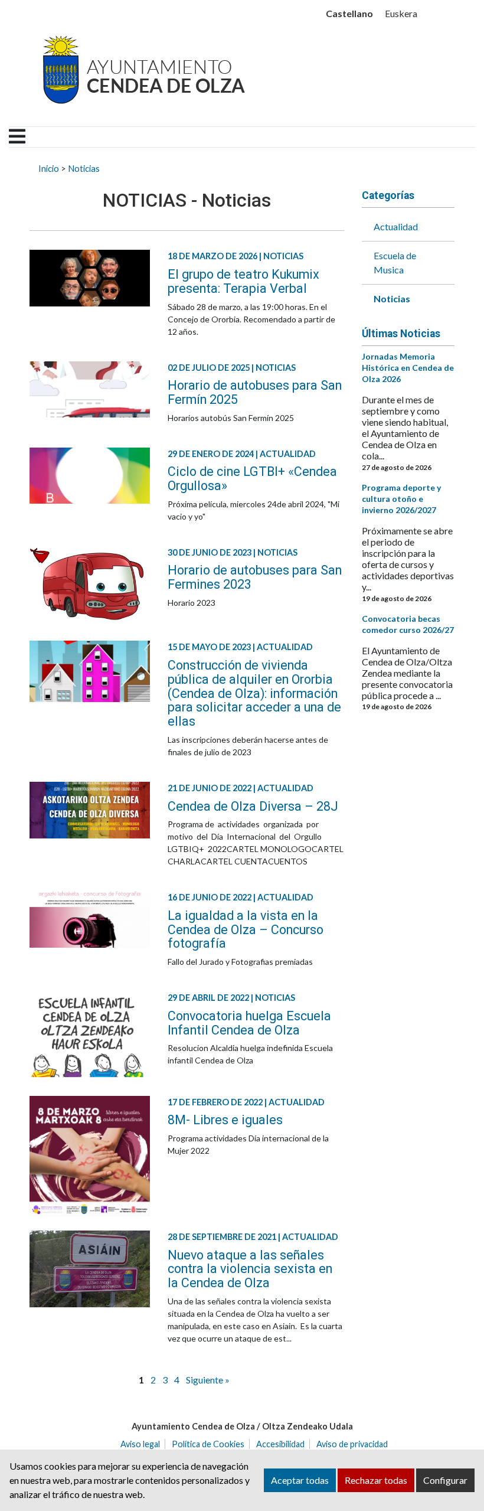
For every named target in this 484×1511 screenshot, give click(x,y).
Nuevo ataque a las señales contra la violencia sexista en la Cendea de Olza (250, 1269)
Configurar (445, 1480)
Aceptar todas (300, 1480)
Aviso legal (140, 1444)
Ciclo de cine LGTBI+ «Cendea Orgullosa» (252, 478)
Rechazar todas (376, 1480)
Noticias (84, 168)
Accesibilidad (280, 1444)
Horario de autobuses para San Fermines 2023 (255, 577)
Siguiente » (208, 1379)
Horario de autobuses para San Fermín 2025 (255, 392)
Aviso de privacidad (352, 1444)
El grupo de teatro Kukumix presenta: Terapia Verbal (243, 281)
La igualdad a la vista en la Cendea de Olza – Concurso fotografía (245, 929)
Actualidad (396, 226)
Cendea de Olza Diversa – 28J (253, 806)
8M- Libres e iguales (225, 1119)
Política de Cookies (208, 1444)
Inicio (48, 168)
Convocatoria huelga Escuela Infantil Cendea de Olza (249, 1023)
